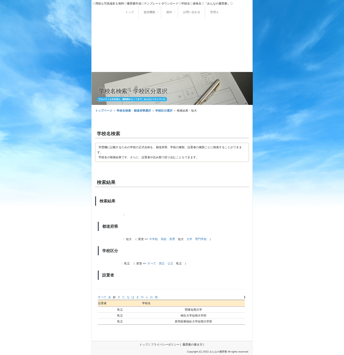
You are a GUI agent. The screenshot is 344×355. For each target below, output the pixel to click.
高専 (172, 239)
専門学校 (201, 239)
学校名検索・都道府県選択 (134, 110)
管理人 (214, 12)
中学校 (153, 239)
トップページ (103, 110)
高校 (163, 239)
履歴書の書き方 (192, 344)
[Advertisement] (172, 45)
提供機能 (149, 12)
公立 (170, 263)
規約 (169, 12)
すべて (151, 263)
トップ (129, 12)
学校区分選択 (164, 110)
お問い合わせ (191, 12)
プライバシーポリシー (165, 344)
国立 (162, 263)
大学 (189, 239)
